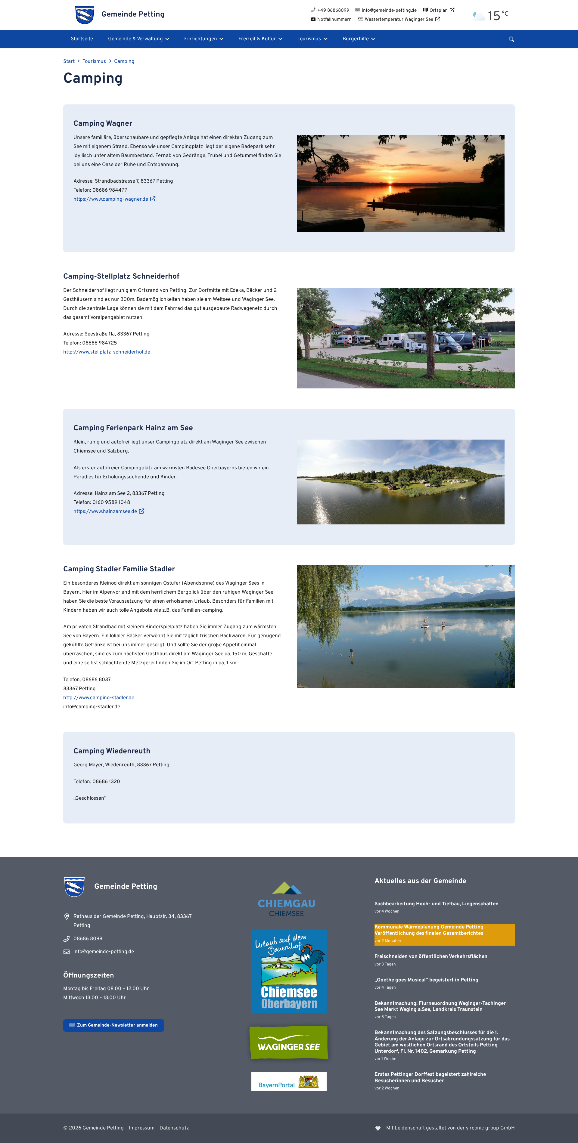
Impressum (141, 1128)
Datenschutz (174, 1128)
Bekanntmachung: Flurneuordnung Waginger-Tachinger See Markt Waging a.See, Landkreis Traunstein (440, 1006)
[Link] (406, 1128)
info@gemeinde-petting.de (103, 952)
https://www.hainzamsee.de (105, 511)
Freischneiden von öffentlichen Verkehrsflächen (430, 956)
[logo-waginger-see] (289, 1042)
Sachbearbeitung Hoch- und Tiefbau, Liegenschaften (436, 904)
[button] (166, 39)
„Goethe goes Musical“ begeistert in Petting (426, 980)
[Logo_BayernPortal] (289, 1081)
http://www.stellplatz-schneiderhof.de (106, 352)
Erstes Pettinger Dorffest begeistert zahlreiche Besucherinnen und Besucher (430, 1077)
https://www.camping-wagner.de (110, 199)
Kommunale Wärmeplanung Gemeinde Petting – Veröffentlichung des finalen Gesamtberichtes (430, 930)
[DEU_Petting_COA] (84, 15)
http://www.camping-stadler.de (98, 698)
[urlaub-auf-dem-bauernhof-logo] (289, 971)
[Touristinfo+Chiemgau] (289, 899)
